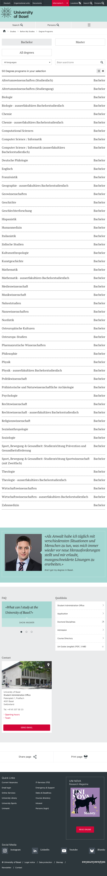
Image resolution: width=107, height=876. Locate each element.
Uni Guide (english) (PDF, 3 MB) (71, 646)
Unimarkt (5, 808)
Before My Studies (27, 31)
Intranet (39, 803)
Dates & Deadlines (43, 793)
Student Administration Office (70, 605)
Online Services (8, 793)
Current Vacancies (10, 782)
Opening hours (12, 714)
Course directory (43, 798)
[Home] (4, 31)
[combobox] (27, 62)
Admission (62, 630)
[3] (31, 632)
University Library (9, 798)
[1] (21, 632)
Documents (37, 3)
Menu (89, 25)
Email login (6, 788)
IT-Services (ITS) (43, 782)
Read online (85, 829)
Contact (18, 867)
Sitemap (59, 862)
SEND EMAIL (27, 727)
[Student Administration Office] (48, 664)
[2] (26, 632)
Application (62, 613)
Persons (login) (42, 808)
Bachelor (27, 42)
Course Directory (65, 638)
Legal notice (30, 862)
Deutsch (7, 3)
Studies (13, 31)
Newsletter (6, 867)
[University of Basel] (17, 12)
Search (85, 4)
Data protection (45, 862)
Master (80, 42)
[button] (27, 757)
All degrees (27, 52)
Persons (97, 4)
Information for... (59, 3)
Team (7, 718)
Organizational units (22, 3)
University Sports (9, 803)
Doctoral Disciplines (66, 622)
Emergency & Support (45, 788)
